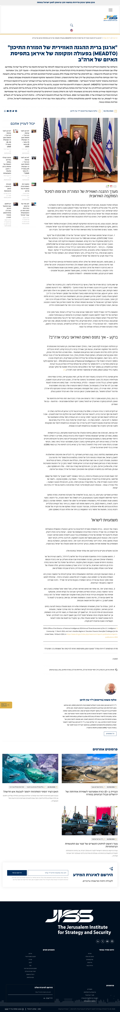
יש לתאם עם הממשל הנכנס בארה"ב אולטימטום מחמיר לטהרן (7, 210)
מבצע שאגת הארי (30, 956)
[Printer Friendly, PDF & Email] (111, 186)
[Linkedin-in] (98, 941)
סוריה (30, 959)
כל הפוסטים (110, 733)
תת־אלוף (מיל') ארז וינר (16, 787)
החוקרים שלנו (90, 956)
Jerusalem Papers (90, 1001)
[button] (16, 111)
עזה (59, 670)
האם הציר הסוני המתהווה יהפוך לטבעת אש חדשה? (30, 792)
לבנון (30, 962)
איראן (107, 670)
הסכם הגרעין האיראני (30, 968)
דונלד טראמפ (30, 974)
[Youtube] (107, 941)
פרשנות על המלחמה (90, 992)
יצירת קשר (89, 965)
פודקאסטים (89, 959)
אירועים (89, 962)
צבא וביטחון (53, 670)
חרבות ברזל (100, 670)
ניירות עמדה (107, 38)
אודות (90, 953)
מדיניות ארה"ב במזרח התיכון (72, 670)
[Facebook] (112, 941)
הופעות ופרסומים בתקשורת (89, 998)
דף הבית (114, 38)
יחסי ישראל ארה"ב (89, 670)
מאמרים (89, 989)
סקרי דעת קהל (89, 995)
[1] (64, 369)
